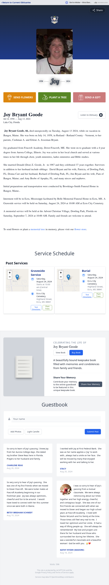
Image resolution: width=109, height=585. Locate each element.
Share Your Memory (90, 384)
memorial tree (38, 229)
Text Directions (36, 308)
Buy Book (76, 352)
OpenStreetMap (57, 577)
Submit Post (92, 431)
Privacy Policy (46, 572)
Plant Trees (47, 307)
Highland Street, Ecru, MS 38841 (44, 300)
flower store (80, 229)
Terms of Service (62, 572)
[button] (17, 277)
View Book (60, 352)
